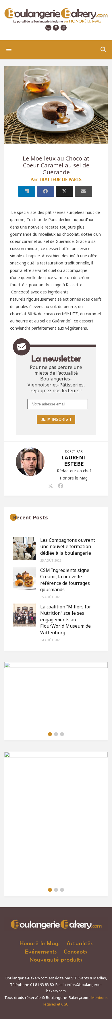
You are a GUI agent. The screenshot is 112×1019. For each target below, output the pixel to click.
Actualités (80, 943)
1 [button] (50, 734)
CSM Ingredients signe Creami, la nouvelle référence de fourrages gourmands (65, 580)
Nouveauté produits (56, 959)
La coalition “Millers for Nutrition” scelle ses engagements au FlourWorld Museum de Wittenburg (65, 620)
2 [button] (56, 734)
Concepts (75, 951)
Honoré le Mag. (40, 943)
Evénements (41, 951)
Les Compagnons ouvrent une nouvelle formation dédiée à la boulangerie (67, 546)
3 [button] (62, 734)
